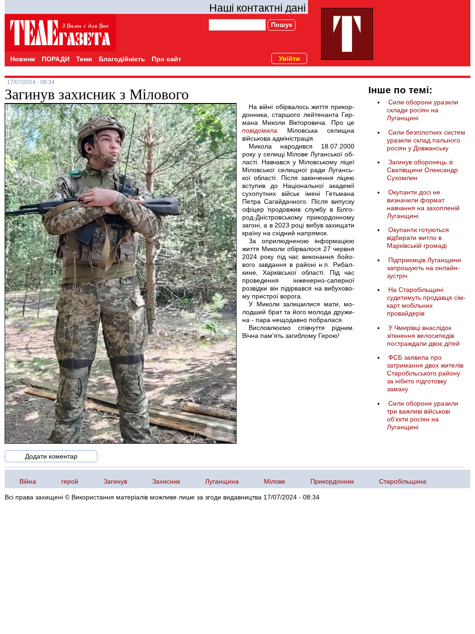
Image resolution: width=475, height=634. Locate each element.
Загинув (115, 481)
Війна (27, 481)
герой (69, 481)
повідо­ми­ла (259, 130)
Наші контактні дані (257, 8)
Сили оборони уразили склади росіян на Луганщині (422, 110)
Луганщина (222, 481)
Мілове (274, 481)
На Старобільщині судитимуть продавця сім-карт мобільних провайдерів (426, 301)
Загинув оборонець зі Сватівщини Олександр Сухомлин (422, 169)
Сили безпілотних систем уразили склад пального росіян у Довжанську (426, 140)
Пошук (281, 24)
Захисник (166, 481)
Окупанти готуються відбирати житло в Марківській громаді (418, 237)
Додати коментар (51, 456)
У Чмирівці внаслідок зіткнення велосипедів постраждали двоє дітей (423, 335)
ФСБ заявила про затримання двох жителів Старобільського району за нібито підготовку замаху (425, 373)
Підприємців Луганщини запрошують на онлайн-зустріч (424, 267)
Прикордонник (332, 481)
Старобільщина (402, 481)
